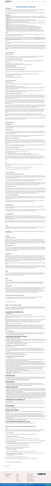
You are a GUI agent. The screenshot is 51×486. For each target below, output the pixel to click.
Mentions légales (29, 475)
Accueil (17, 473)
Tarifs (33, 1)
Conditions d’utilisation (30, 479)
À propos (36, 1)
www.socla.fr (7, 476)
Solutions (29, 1)
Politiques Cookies (30, 478)
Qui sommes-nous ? (30, 473)
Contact (39, 1)
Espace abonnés (43, 1)
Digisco (26, 1)
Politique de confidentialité (31, 476)
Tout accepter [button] (48, 484)
